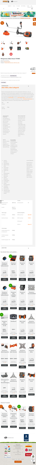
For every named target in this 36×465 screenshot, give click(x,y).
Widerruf (19, 459)
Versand (5, 276)
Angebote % (10, 5)
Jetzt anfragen (3, 82)
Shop (6, 18)
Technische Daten (5, 85)
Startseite (3, 18)
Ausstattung (4, 247)
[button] (34, 463)
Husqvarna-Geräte (7, 62)
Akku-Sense (11, 62)
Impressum (13, 459)
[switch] (33, 460)
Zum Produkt (13, 278)
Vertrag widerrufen (18, 461)
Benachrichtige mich (13, 75)
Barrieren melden (30, 7)
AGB (16, 459)
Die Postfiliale (23, 5)
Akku (18, 62)
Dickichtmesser (29, 99)
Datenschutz (22, 459)
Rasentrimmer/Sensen (16, 18)
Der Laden (18, 5)
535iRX (15, 62)
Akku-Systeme (10, 18)
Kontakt (28, 5)
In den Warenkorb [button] (4, 279)
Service (14, 5)
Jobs (31, 5)
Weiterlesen (31, 365)
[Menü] (32, 8)
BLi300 (10, 97)
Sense (17, 62)
